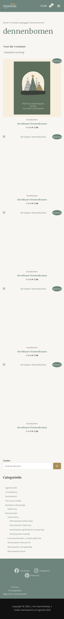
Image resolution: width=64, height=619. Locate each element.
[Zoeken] (57, 466)
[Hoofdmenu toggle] (59, 6)
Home (6, 22)
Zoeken (6, 460)
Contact (15, 586)
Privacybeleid (14, 590)
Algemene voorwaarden (15, 593)
